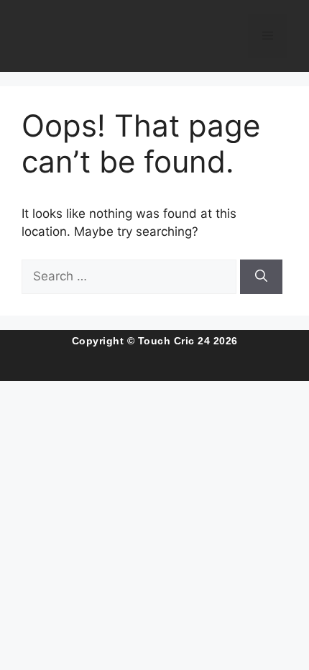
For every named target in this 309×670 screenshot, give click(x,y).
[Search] (261, 277)
